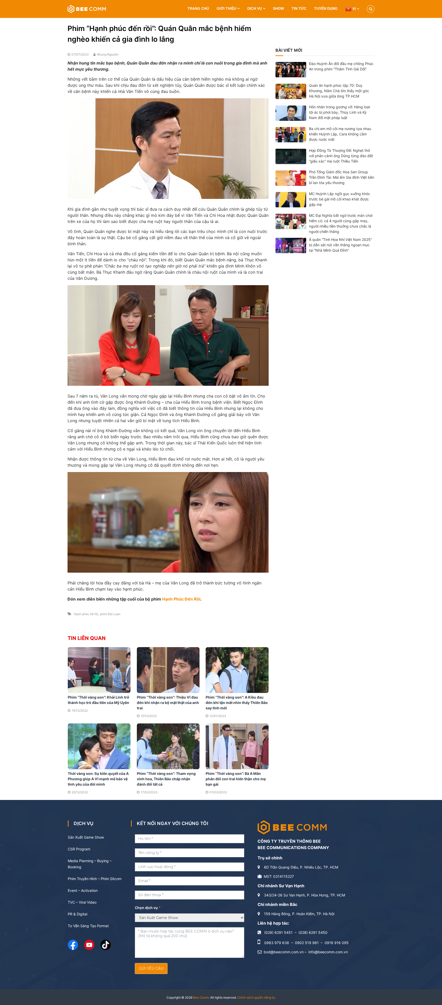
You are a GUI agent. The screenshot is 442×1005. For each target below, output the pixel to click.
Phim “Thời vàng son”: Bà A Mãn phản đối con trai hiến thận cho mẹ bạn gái (236, 778)
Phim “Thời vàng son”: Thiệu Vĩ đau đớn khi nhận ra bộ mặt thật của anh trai (168, 702)
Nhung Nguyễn (107, 54)
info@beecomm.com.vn (328, 952)
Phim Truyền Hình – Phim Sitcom (94, 878)
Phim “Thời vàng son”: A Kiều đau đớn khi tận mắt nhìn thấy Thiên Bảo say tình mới (237, 702)
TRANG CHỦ (198, 8)
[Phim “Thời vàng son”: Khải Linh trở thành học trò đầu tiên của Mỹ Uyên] (99, 669)
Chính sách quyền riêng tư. (256, 997)
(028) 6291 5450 (313, 932)
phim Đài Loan (110, 614)
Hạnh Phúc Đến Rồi (181, 599)
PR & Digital (77, 914)
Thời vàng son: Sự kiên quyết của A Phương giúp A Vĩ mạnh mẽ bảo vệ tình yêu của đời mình (98, 778)
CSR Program (79, 849)
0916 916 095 (337, 942)
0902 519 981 (307, 942)
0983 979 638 (276, 942)
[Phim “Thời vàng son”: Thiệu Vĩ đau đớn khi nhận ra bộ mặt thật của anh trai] (168, 669)
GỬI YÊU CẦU (151, 968)
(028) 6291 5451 (278, 932)
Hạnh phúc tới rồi (86, 614)
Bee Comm (201, 997)
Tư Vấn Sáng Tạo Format (88, 926)
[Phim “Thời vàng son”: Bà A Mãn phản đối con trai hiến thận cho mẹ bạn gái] (237, 746)
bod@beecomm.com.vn (284, 952)
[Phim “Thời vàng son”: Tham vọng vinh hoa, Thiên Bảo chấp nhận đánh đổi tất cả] (168, 746)
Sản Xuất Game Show (86, 837)
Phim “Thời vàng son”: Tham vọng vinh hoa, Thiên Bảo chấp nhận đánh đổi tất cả (166, 778)
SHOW (278, 8)
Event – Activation (83, 890)
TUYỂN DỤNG (326, 8)
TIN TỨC (299, 8)
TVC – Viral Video (82, 902)
